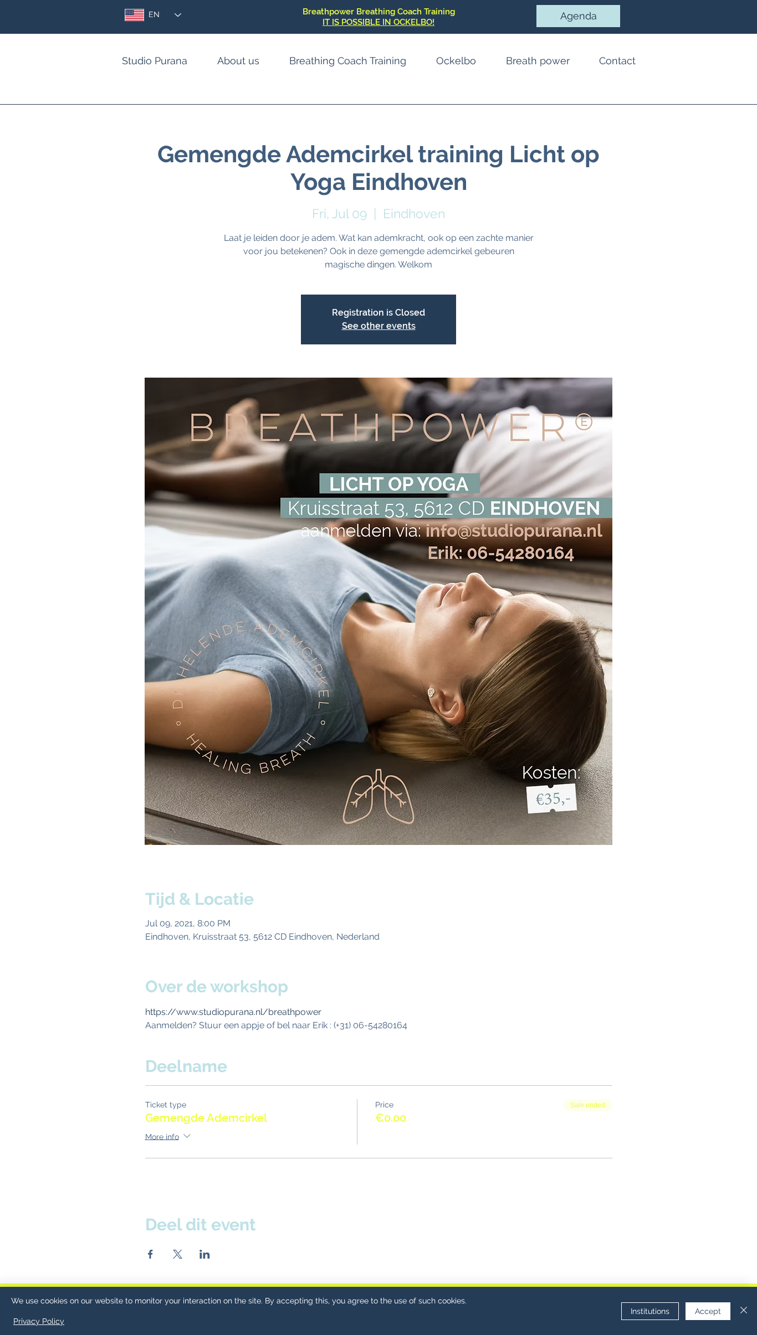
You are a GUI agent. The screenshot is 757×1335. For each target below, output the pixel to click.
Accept (708, 1311)
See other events (379, 326)
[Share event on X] (177, 1254)
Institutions (650, 1311)
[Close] (743, 1311)
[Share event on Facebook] (150, 1254)
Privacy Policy (38, 1321)
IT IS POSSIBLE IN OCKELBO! (378, 22)
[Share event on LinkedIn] (205, 1254)
